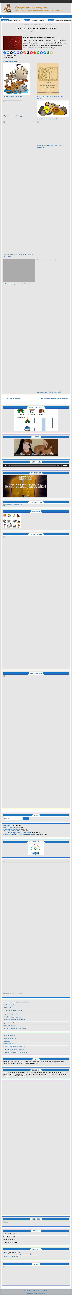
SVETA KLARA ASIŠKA (10, 829)
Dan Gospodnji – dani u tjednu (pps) (49, 392)
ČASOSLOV (7, 1041)
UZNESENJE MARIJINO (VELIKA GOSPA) (17, 832)
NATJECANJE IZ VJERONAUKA (36, 842)
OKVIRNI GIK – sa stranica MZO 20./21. (16, 1002)
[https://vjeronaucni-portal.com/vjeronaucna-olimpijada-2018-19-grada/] (36, 849)
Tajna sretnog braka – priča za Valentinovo (37, 37)
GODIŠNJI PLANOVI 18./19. (12, 1017)
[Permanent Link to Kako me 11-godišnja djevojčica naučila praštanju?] (53, 132)
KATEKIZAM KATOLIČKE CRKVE (14, 1047)
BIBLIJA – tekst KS (9, 1038)
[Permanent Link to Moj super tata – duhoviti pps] (19, 107)
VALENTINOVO (49, 25)
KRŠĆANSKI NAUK (9, 1044)
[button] (4, 52)
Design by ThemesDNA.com (36, 1293)
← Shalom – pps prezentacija (11, 399)
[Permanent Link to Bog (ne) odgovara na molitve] (19, 79)
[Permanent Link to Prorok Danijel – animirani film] (53, 108)
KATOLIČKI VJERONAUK (25, 25)
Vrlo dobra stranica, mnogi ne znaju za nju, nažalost (20, 1254)
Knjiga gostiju (36, 1249)
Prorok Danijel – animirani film (47, 119)
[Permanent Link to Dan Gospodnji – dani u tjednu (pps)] (53, 324)
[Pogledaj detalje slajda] (36, 447)
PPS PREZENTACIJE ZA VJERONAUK (38, 25)
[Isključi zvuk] (61, 465)
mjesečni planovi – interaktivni (14, 1019)
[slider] (65, 465)
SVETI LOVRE (8, 827)
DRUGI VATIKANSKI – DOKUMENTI (15, 1052)
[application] (36, 465)
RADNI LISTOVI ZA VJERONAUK (36, 407)
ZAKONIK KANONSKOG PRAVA (13, 1049)
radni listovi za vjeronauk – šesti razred (16, 284)
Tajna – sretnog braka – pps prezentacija (36, 28)
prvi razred (8, 1007)
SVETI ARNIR (7, 825)
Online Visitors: (8, 1234)
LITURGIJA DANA (9, 1035)
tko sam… (36, 1264)
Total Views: (7, 1239)
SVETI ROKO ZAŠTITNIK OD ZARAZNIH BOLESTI (20, 834)
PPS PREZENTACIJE (36, 473)
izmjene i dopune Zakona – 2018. (15, 1028)
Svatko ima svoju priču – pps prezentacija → (55, 399)
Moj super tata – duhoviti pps (13, 116)
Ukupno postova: (9, 1242)
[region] (36, 420)
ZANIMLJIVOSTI (36, 1070)
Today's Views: (8, 1237)
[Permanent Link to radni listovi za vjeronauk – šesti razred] (19, 270)
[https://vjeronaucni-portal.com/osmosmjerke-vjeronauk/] (12, 527)
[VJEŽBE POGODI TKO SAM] (12, 505)
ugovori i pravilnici (9, 1023)
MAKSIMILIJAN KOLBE (11, 831)
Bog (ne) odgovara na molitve (13, 96)
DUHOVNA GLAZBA (36, 462)
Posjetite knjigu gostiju (11, 1256)
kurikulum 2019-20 (9, 1005)
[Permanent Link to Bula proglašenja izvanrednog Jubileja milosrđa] (53, 79)
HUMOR (36, 1059)
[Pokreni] (6, 465)
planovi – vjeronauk (11, 1014)
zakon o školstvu (9, 1025)
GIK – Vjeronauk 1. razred (13, 1010)
